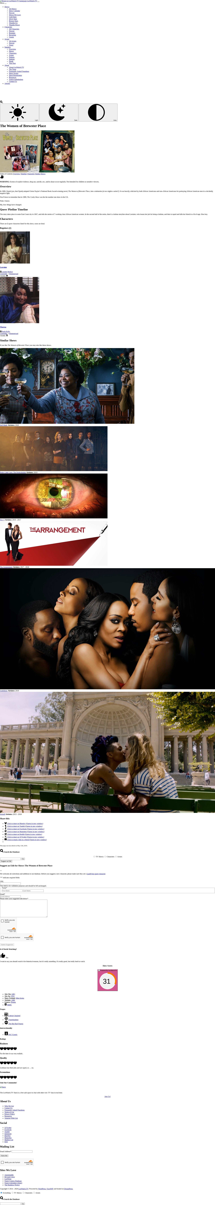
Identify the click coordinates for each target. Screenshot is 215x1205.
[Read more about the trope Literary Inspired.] (6, 1016)
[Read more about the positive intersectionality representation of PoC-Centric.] (6, 1035)
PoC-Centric (13, 1035)
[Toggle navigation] (38, 1)
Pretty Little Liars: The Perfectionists (13, 472)
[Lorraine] (15, 263)
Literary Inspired (14, 1016)
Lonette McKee (7, 272)
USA (13, 996)
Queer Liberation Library (13, 1183)
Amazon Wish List (11, 1118)
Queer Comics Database (13, 1181)
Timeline (23, 174)
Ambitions (3, 691)
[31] (107, 990)
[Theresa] (19, 323)
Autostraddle (9, 1175)
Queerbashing (13, 1020)
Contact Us (8, 1108)
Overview (16, 174)
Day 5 (2, 520)
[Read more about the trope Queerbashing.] (6, 1020)
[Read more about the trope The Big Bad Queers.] (6, 1024)
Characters (31, 174)
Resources (8, 1116)
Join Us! (108, 1096)
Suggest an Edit (6, 861)
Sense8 (2, 814)
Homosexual (13, 274)
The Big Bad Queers (16, 1024)
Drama (13, 1002)
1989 (13, 1000)
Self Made (3, 425)
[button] (1, 103)
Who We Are (9, 1106)
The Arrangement (6, 567)
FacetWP (50, 1189)
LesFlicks (7, 1179)
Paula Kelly (6, 331)
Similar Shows (40, 174)
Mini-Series (20, 998)
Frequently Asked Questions (14, 1110)
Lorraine (3, 267)
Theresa (3, 327)
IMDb (9, 1005)
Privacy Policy (9, 1114)
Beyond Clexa (9, 1177)
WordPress (42, 1189)
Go (23, 859)
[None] (7, 336)
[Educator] (7, 276)
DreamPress (68, 1189)
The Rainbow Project (12, 1185)
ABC (13, 994)
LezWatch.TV (23, 1189)
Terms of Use (9, 1112)
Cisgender (3, 274)
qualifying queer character (96, 874)
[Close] (5, 3)
